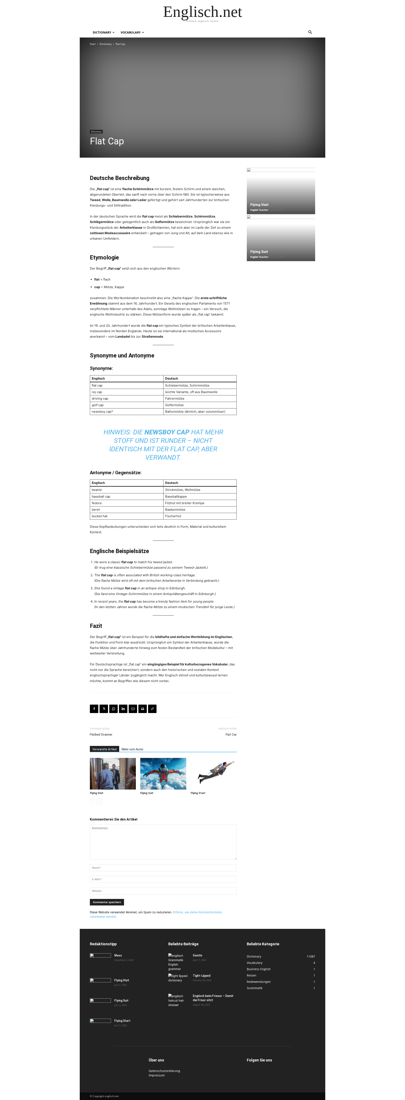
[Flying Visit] (113, 774)
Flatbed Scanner (101, 734)
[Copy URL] (152, 709)
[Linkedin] (123, 709)
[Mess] (100, 960)
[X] (104, 709)
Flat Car (231, 734)
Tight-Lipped (202, 975)
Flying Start (198, 793)
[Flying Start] (214, 774)
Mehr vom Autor (132, 749)
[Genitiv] (178, 962)
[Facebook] (94, 709)
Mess (118, 955)
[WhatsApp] (113, 709)
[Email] (133, 709)
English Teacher (259, 209)
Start (93, 44)
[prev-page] (92, 801)
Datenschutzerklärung (164, 1071)
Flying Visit (96, 793)
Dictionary (102, 32)
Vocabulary (131, 32)
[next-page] (99, 801)
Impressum (157, 1075)
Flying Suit (146, 793)
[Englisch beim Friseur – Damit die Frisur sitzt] (178, 1001)
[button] (310, 33)
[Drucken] (142, 709)
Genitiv (197, 955)
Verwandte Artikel (104, 749)
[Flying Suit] (163, 774)
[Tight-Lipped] (178, 981)
